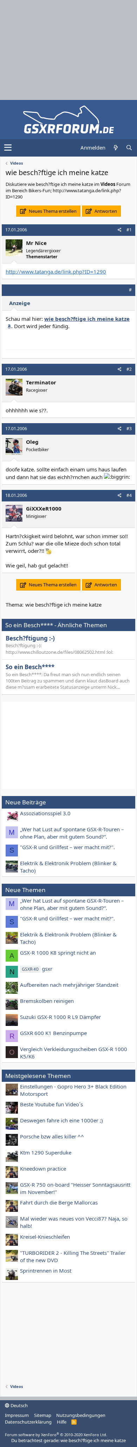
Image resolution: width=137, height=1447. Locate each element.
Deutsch (18, 1405)
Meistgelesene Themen (38, 1076)
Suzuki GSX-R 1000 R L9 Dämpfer (60, 1016)
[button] (7, 148)
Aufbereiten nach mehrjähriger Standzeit (69, 984)
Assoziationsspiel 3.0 (45, 813)
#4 (129, 495)
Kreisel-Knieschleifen (45, 1236)
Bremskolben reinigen (47, 1000)
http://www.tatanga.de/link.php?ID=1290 (56, 271)
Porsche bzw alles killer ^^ (52, 1136)
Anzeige (19, 302)
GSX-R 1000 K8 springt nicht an (58, 952)
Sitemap (42, 1415)
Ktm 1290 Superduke (45, 1152)
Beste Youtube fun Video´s (51, 1104)
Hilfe (61, 1422)
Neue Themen (25, 890)
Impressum (17, 1415)
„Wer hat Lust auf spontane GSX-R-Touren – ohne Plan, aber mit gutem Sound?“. (72, 833)
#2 (129, 369)
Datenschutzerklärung (28, 1422)
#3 (129, 429)
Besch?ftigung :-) (30, 638)
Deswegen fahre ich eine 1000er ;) (61, 1120)
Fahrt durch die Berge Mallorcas (59, 1202)
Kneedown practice (43, 1168)
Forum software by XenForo (56, 1434)
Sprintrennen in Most (45, 1270)
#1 (129, 230)
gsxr (37, 968)
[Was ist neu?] (115, 147)
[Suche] (129, 147)
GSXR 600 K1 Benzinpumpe (53, 1032)
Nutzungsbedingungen (80, 1415)
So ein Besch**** (30, 667)
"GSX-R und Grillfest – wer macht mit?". (67, 847)
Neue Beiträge (25, 802)
